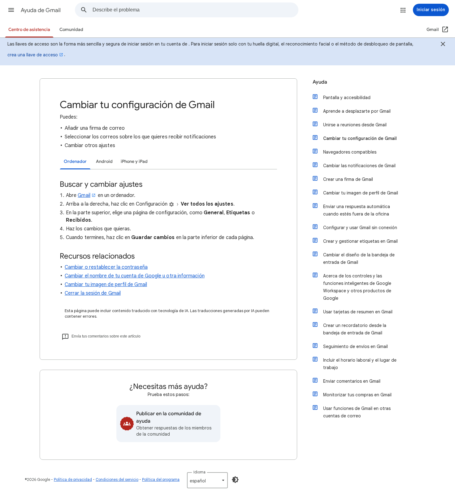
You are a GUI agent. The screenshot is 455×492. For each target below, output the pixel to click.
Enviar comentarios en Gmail (351, 381)
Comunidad (71, 29)
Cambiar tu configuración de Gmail (360, 138)
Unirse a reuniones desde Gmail (355, 125)
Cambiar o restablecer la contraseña (106, 267)
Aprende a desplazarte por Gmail (357, 111)
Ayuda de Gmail (41, 10)
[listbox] (207, 480)
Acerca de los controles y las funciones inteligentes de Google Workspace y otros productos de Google (357, 287)
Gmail (84, 195)
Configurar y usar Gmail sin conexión (360, 227)
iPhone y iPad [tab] (134, 161)
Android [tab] (104, 161)
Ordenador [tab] (75, 161)
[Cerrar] (443, 44)
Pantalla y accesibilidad (346, 97)
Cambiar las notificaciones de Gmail (359, 165)
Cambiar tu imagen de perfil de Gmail (106, 284)
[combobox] (195, 10)
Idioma (199, 472)
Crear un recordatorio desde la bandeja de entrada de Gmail (354, 329)
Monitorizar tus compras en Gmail (357, 395)
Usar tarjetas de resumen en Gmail (357, 312)
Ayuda (320, 82)
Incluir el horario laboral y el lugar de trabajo (359, 363)
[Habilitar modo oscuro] (235, 479)
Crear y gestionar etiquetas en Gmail (360, 241)
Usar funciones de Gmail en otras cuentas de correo (357, 412)
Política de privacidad (73, 479)
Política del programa (161, 479)
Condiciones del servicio (117, 479)
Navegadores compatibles (349, 152)
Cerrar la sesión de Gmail (93, 293)
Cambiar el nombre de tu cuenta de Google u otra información (135, 276)
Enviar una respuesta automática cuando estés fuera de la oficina (356, 210)
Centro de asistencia (29, 29)
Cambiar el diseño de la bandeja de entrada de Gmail (359, 258)
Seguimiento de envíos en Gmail (355, 346)
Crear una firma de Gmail (348, 179)
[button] (11, 9)
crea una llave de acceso (32, 55)
